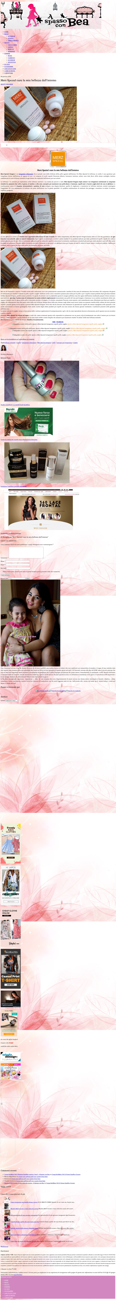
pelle (53, 343)
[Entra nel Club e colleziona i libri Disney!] (7, 1235)
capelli (18, 343)
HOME (6, 32)
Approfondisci (18, 1274)
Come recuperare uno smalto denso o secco (24, 1202)
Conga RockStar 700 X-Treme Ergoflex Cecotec (66, 1174)
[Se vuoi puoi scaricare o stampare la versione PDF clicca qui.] (103, 324)
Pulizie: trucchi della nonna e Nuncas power (24, 1228)
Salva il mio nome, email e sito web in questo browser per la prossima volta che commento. (31, 571)
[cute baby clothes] (11, 863)
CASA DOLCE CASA (10, 69)
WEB (54, 322)
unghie (75, 343)
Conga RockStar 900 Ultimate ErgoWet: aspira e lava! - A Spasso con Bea (27, 1174)
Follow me (5, 1246)
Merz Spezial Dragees (44, 343)
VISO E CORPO (12, 45)
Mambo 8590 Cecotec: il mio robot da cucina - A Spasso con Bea (24, 1183)
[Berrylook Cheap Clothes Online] (11, 946)
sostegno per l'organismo (64, 343)
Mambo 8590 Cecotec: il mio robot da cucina (24, 1209)
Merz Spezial (77, 324)
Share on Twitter (18, 339)
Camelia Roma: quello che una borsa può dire (25, 1222)
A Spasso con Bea (6, 1277)
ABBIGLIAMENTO (13, 40)
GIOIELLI (10, 38)
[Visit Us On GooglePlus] (58, 691)
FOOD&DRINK (8, 66)
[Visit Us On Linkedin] (73, 691)
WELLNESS (9, 84)
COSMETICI (11, 58)
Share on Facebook (7, 339)
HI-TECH (7, 64)
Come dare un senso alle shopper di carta (24, 1241)
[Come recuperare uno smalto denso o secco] (7, 1202)
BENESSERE (11, 51)
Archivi (3, 700)
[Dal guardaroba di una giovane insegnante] (7, 1215)
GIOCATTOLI (12, 62)
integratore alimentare (26, 174)
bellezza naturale (9, 343)
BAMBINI (7, 53)
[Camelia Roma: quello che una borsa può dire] (7, 1222)
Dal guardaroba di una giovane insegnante (24, 1215)
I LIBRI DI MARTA (9, 71)
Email (3, 565)
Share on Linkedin (28, 339)
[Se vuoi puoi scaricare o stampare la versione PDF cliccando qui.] (106, 328)
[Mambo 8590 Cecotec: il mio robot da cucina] (7, 1209)
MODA (6, 34)
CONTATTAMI (8, 73)
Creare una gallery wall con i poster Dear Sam (33, 1176)
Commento (4, 558)
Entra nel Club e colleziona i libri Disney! (23, 1235)
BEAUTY (6, 43)
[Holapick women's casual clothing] (11, 904)
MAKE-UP (11, 49)
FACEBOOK (60, 322)
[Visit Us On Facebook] (43, 691)
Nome (3, 561)
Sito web (3, 568)
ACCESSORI (11, 36)
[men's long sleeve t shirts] (11, 988)
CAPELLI (10, 47)
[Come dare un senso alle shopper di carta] (7, 1241)
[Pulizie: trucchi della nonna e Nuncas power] (7, 1228)
